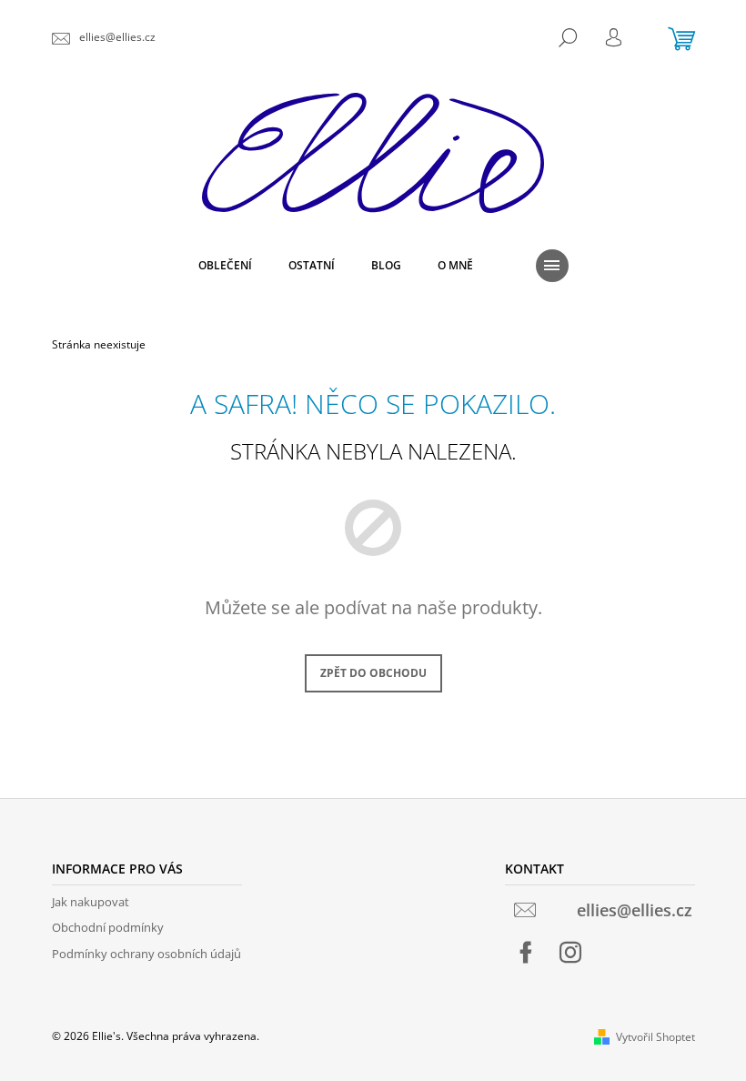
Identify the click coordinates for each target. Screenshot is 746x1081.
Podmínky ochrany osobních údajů (146, 953)
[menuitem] (225, 265)
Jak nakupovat (90, 902)
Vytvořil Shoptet (655, 1037)
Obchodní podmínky (108, 927)
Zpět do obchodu (373, 673)
